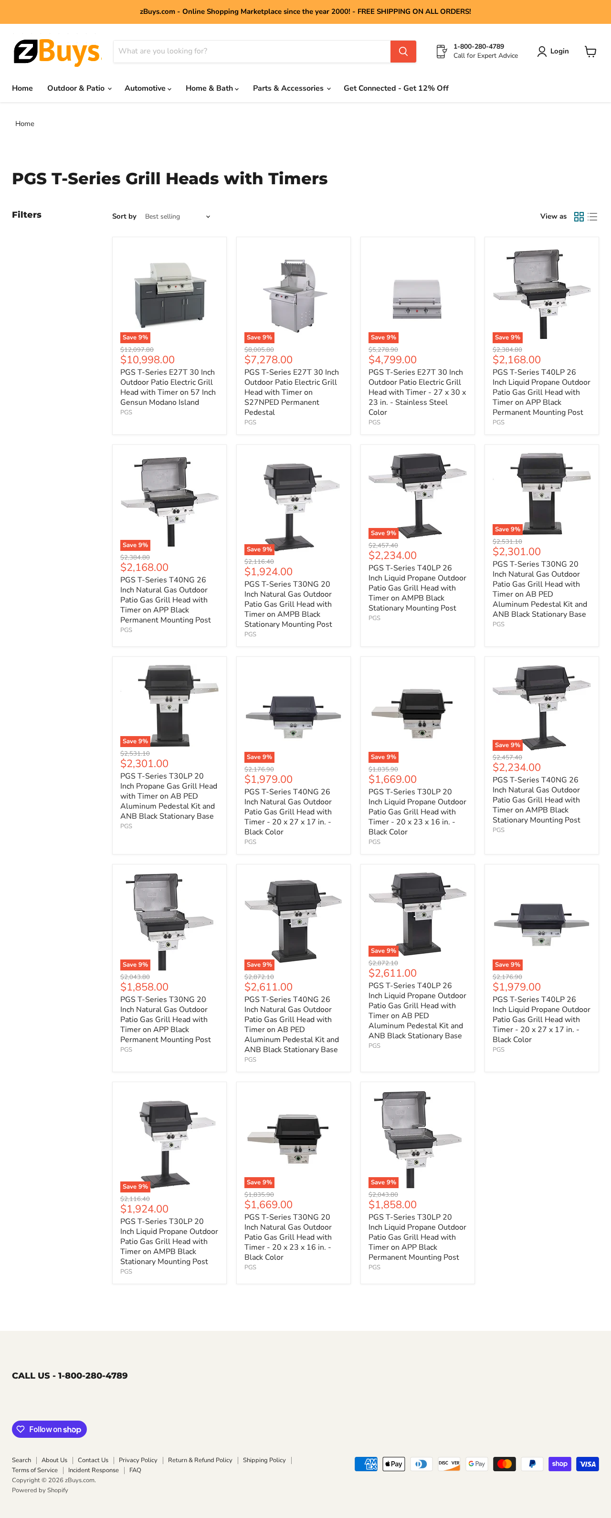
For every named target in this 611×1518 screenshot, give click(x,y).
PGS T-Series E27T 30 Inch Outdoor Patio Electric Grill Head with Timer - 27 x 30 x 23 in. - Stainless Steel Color (417, 392)
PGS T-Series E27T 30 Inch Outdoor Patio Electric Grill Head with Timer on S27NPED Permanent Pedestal (291, 392)
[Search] (403, 52)
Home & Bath (210, 88)
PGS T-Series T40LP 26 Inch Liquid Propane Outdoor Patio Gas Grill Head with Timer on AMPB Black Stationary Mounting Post (417, 588)
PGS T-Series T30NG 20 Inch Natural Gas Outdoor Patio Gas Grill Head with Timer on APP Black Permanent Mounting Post (165, 1019)
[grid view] (579, 216)
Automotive (146, 88)
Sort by (124, 216)
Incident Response (93, 1470)
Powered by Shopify (40, 1490)
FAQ (135, 1470)
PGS (126, 412)
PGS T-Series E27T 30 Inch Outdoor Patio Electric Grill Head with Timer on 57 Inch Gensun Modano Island (168, 387)
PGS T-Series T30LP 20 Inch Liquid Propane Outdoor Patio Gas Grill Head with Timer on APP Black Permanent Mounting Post (417, 1237)
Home (22, 88)
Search (21, 1460)
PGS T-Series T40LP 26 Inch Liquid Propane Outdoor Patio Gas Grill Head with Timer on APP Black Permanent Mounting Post (541, 392)
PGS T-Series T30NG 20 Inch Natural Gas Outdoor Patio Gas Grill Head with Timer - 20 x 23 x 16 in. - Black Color (288, 1237)
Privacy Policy (138, 1460)
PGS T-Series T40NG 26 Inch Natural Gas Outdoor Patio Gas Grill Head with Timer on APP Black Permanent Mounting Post (165, 600)
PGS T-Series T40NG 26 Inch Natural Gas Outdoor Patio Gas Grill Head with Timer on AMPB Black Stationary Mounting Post (536, 800)
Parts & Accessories (289, 88)
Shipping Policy (264, 1460)
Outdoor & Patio (76, 88)
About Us (54, 1460)
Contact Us (93, 1460)
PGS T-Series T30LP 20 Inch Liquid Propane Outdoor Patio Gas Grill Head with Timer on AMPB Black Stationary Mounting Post (169, 1241)
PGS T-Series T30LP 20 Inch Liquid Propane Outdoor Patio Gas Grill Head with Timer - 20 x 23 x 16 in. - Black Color (417, 812)
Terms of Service (35, 1470)
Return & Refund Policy (200, 1460)
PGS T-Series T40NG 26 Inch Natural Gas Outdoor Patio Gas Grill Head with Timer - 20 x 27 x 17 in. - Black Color (288, 812)
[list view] (592, 216)
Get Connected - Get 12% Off (396, 88)
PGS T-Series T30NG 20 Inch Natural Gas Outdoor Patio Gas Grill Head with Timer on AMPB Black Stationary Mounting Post (288, 604)
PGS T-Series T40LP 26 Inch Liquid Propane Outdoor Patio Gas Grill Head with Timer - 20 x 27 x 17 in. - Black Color (541, 1019)
